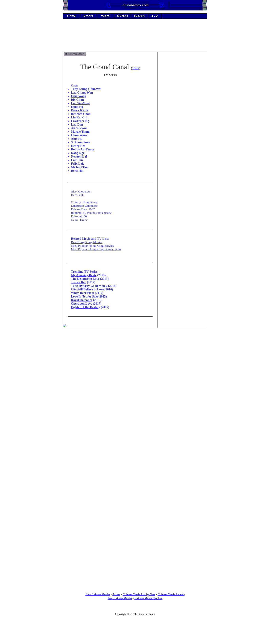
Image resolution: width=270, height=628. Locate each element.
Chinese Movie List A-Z (148, 598)
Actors (116, 594)
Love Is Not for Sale (84, 296)
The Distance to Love (85, 278)
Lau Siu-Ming (80, 103)
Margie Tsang (80, 131)
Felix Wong (78, 96)
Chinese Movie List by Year (139, 594)
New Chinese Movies (98, 594)
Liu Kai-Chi (79, 117)
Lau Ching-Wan (82, 92)
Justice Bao (78, 282)
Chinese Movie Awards (171, 594)
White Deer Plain (82, 293)
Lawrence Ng (80, 121)
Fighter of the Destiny (85, 307)
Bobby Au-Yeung (82, 149)
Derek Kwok (79, 110)
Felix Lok (77, 163)
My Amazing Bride (83, 275)
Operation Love (81, 303)
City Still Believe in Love (87, 289)
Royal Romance (81, 300)
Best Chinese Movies (120, 598)
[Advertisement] (135, 38)
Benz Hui (77, 170)
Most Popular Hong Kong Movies (92, 245)
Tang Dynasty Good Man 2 (89, 285)
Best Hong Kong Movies (86, 242)
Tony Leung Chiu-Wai (86, 89)
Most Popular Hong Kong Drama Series (96, 249)
